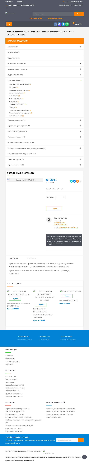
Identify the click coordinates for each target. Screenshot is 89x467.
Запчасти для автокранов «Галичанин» (60, 409)
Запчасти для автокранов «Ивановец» (60, 411)
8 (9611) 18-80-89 (55, 18)
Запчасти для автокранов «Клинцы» (59, 414)
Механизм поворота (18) (16, 137)
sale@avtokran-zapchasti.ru (68, 227)
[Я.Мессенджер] (71, 181)
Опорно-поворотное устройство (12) (21, 142)
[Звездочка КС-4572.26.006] (25, 179)
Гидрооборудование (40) (17, 63)
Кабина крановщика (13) (16, 120)
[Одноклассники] (77, 181)
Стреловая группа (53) (16, 159)
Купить (55, 209)
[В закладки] (69, 208)
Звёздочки (13, 87)
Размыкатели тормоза (17, 104)
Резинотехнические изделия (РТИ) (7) (22, 154)
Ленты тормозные (16, 99)
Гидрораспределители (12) (17, 69)
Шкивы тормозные (16, 116)
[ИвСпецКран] (10, 13)
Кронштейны (14, 96)
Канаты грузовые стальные (19, 90)
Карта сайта (10, 364)
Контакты (9, 356)
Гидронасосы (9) (14, 58)
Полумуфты (13, 101)
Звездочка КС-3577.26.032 (68, 300)
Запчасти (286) (13, 47)
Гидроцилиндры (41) (15, 75)
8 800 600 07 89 (59, 223)
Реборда (13, 107)
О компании (9, 359)
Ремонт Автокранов (53, 417)
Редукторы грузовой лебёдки (20, 110)
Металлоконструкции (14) (17, 131)
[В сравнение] (23, 299)
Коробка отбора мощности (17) (19, 126)
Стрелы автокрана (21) (16, 165)
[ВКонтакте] (74, 181)
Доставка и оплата (12, 361)
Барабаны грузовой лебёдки (20, 84)
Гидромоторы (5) (14, 52)
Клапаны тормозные (17, 93)
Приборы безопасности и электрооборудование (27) (27, 148)
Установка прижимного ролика (20, 113)
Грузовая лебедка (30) (16, 80)
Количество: (50, 197)
